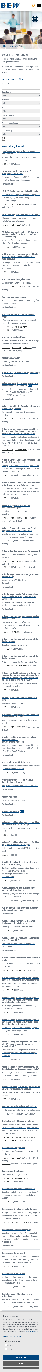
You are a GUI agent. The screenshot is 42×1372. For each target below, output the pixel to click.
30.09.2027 (16, 1158)
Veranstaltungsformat (10, 123)
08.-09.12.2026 (7, 772)
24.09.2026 (6, 287)
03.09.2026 (6, 498)
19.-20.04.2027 (7, 1306)
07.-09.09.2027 (7, 330)
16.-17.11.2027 (7, 1181)
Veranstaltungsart (8, 115)
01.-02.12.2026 (21, 1222)
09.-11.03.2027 (21, 327)
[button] (35, 19)
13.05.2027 (16, 347)
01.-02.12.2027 (21, 666)
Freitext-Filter (6, 84)
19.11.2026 (6, 419)
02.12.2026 (6, 225)
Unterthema (6, 100)
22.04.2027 (6, 567)
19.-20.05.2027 (7, 649)
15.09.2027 (16, 287)
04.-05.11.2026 (7, 666)
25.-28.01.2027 (7, 930)
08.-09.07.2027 (21, 970)
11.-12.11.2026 (7, 1178)
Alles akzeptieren (21, 1357)
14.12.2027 (16, 204)
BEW (16, 46)
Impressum (20, 1336)
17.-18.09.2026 (7, 247)
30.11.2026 (6, 475)
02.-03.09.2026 (7, 1266)
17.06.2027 (6, 1059)
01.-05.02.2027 (21, 1137)
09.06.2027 (6, 900)
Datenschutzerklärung (9, 1336)
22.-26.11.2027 (18, 1140)
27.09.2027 (6, 1099)
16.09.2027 (6, 690)
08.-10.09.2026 (7, 327)
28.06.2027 (6, 164)
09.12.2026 (6, 204)
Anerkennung (7, 131)
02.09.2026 (6, 835)
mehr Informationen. (32, 1331)
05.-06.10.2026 (7, 970)
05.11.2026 (6, 561)
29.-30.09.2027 (21, 449)
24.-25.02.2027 (7, 1034)
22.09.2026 (6, 855)
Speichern (21, 1363)
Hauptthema (6, 92)
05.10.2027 (27, 518)
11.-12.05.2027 (7, 1202)
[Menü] (39, 5)
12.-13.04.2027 (21, 1178)
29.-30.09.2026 (7, 1222)
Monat (4, 107)
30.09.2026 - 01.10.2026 (11, 632)
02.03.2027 (6, 880)
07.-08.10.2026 (7, 449)
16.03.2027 (16, 518)
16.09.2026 (6, 272)
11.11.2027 (16, 561)
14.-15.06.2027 (7, 990)
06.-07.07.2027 (7, 1287)
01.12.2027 (16, 225)
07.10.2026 (6, 518)
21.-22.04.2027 (7, 541)
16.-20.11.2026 (7, 1137)
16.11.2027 (16, 419)
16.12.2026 (6, 347)
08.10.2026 (6, 707)
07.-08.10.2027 (7, 1012)
